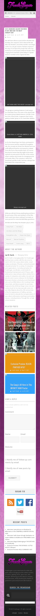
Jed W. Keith (10, 35)
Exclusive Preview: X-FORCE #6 (20, 346)
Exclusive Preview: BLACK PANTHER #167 (21, 365)
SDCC (28, 243)
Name (7, 434)
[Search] (31, 13)
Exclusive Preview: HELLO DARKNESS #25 (19, 549)
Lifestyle (14, 613)
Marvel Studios (19, 239)
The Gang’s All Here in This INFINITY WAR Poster (21, 386)
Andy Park (9, 227)
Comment (9, 412)
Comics (20, 613)
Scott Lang (19, 243)
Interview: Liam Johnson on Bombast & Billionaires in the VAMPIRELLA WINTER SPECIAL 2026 (19, 531)
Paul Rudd (9, 243)
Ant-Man (19, 227)
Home (7, 16)
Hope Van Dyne (25, 235)
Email (23, 434)
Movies (9, 37)
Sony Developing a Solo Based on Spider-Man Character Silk (21, 323)
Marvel (8, 239)
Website (8, 447)
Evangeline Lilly (11, 235)
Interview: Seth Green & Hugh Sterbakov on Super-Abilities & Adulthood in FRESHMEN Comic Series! (20, 537)
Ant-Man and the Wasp (14, 231)
